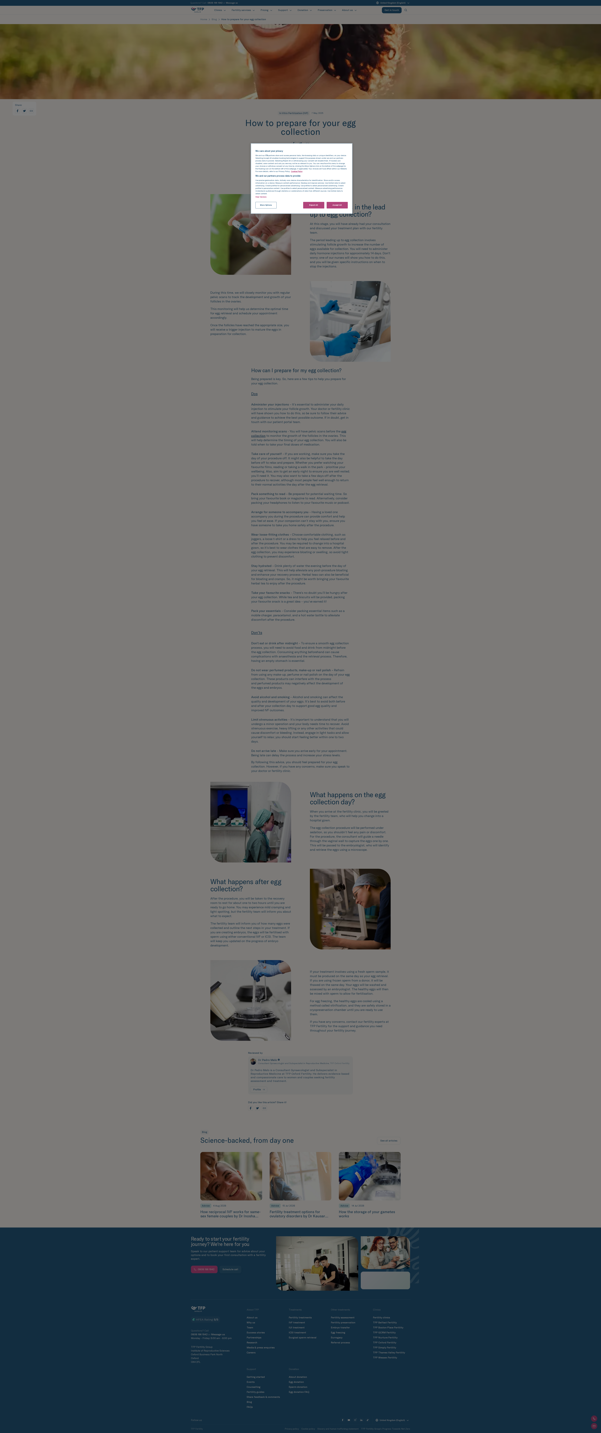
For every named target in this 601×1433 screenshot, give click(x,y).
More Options (266, 205)
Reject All (313, 205)
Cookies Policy (297, 171)
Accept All (337, 205)
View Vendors (260, 197)
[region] (301, 178)
